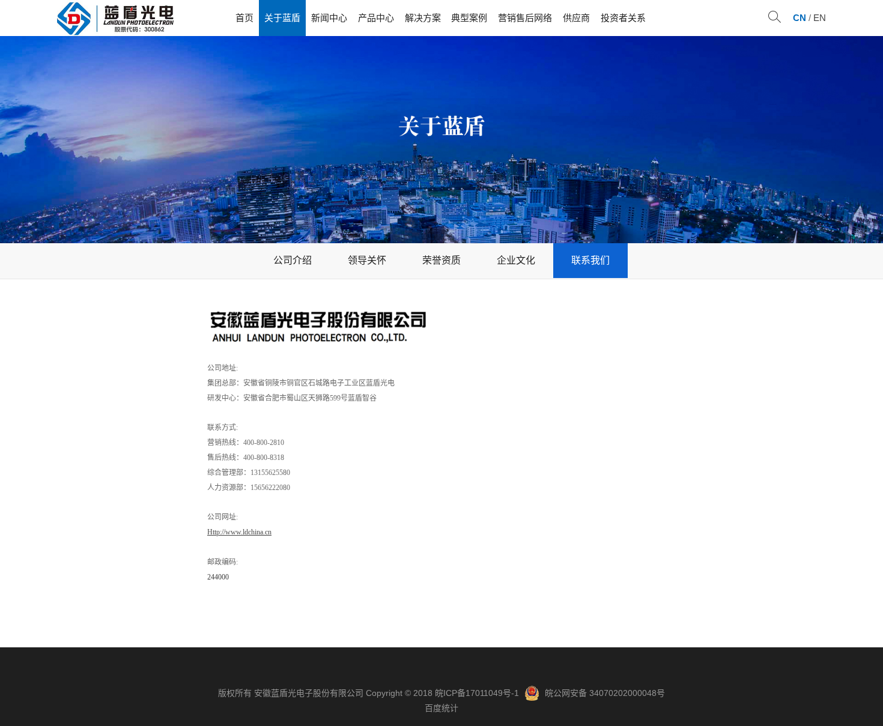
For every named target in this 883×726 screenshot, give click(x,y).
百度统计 (441, 708)
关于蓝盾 (282, 18)
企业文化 (516, 260)
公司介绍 (292, 260)
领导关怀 (367, 260)
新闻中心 (329, 18)
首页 (244, 18)
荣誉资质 (441, 260)
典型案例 (469, 18)
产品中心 (376, 18)
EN (819, 18)
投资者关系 (623, 18)
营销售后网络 (525, 18)
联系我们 (590, 260)
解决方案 (423, 18)
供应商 (576, 18)
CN (799, 18)
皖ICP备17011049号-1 (477, 693)
